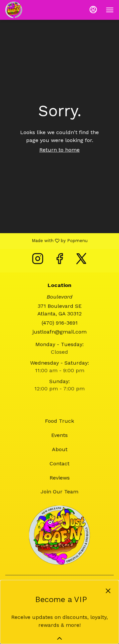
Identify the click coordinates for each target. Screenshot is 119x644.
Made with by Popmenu (46, 240)
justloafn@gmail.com (59, 332)
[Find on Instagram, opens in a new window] (38, 260)
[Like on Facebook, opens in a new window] (59, 260)
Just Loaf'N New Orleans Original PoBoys (59, 535)
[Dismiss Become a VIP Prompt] (108, 591)
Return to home (59, 150)
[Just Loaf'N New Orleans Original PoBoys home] (35, 10)
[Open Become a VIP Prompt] (59, 638)
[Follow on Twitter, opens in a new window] (81, 260)
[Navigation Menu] (109, 10)
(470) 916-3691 (60, 323)
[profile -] (93, 10)
